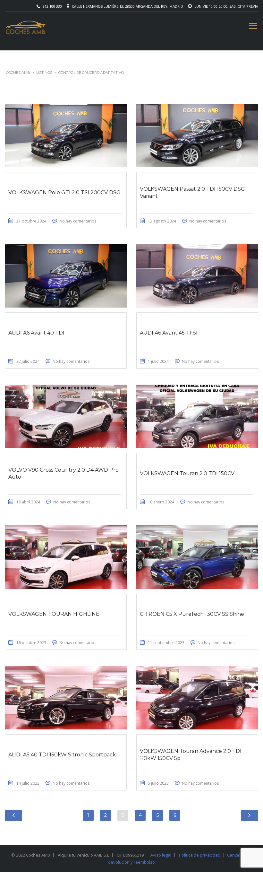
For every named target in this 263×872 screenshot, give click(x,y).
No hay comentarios (77, 221)
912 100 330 (52, 6)
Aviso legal (160, 855)
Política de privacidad (199, 855)
